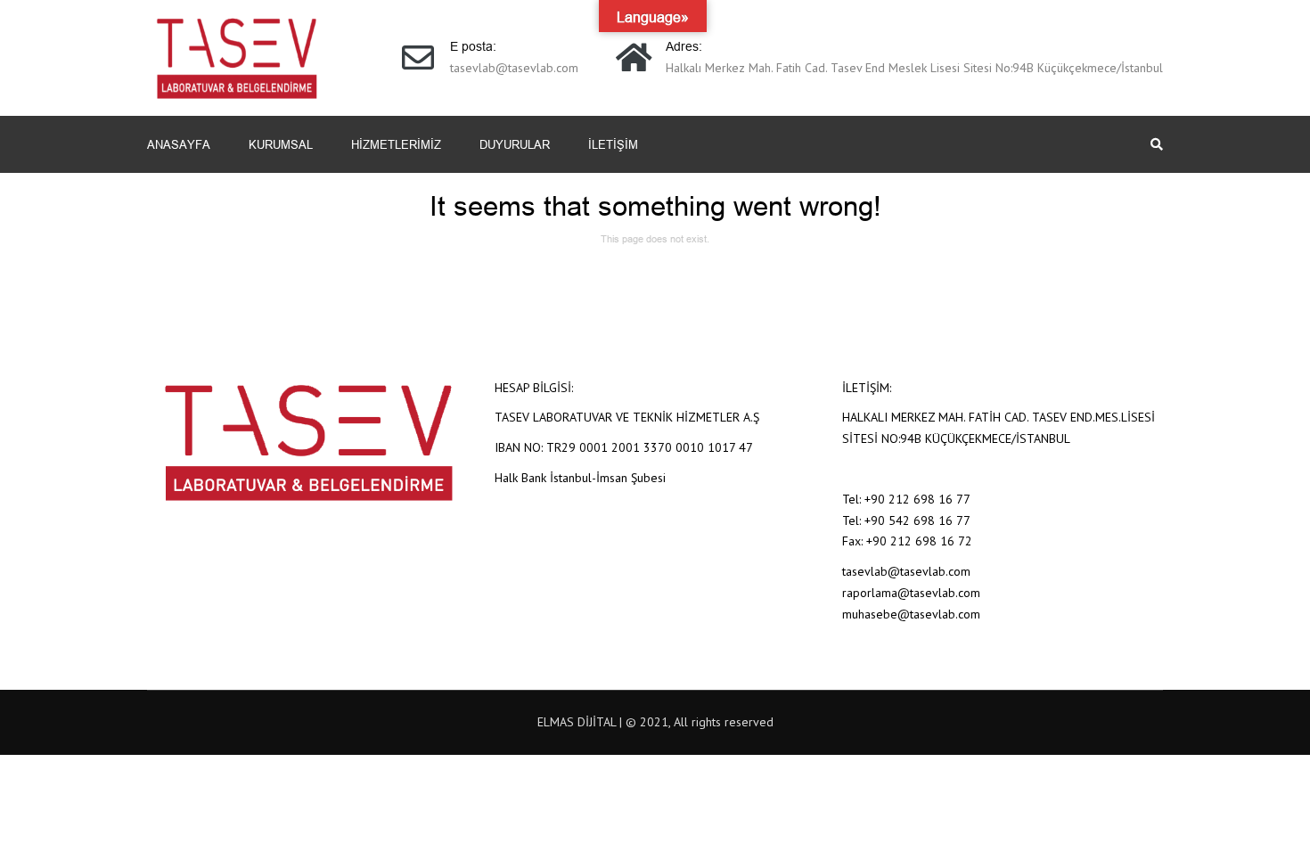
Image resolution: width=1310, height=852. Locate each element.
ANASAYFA (178, 144)
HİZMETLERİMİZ (396, 144)
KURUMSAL (281, 144)
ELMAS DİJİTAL (576, 722)
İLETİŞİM (613, 144)
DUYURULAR (514, 144)
